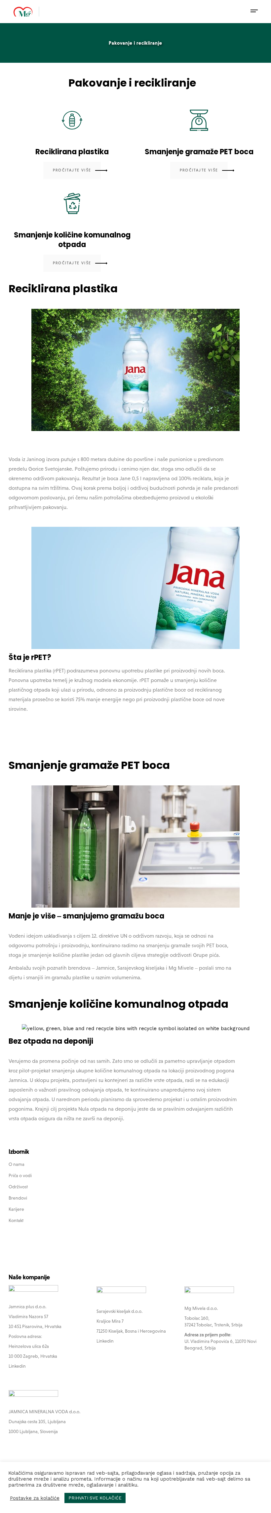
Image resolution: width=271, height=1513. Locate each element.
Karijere (16, 1209)
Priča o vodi (20, 1175)
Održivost (18, 1186)
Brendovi (18, 1198)
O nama (16, 1164)
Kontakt (16, 1220)
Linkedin (17, 1366)
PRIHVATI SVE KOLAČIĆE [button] (95, 1497)
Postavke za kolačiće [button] (34, 1498)
